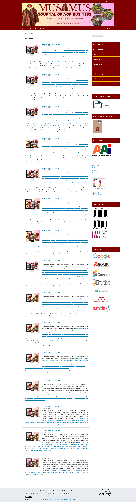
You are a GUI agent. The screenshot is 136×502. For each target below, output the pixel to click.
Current (29, 28)
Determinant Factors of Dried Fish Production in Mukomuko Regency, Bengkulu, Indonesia (48, 338)
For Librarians (95, 172)
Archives (35, 28)
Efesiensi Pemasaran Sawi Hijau (59, 422)
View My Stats (99, 194)
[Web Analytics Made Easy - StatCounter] (95, 193)
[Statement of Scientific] (97, 132)
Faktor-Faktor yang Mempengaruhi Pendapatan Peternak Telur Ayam (53, 396)
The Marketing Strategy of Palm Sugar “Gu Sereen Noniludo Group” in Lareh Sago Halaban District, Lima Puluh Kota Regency (65, 332)
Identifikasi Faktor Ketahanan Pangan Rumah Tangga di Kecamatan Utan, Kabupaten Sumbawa (62, 56)
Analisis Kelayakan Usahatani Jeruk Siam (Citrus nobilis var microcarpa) (62, 148)
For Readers (94, 167)
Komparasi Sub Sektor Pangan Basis (60, 470)
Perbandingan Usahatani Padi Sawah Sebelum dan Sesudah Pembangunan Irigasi (53, 398)
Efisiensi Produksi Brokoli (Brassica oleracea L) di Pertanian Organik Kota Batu (59, 210)
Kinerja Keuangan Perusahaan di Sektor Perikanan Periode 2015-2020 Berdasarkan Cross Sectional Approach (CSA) (58, 310)
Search (110, 28)
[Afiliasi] (101, 155)
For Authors (94, 170)
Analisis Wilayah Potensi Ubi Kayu (76, 470)
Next (85, 480)
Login (111, 1)
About (41, 28)
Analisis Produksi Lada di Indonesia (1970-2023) (76, 89)
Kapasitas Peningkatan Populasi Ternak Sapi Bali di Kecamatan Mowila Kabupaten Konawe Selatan (47, 368)
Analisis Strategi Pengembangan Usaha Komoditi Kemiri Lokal (57, 472)
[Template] (101, 107)
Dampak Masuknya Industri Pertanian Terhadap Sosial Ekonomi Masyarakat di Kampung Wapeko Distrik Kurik (49, 448)
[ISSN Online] (101, 228)
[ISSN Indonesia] (101, 238)
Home (23, 28)
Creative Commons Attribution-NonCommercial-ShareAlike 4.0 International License (57, 499)
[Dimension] (101, 286)
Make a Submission (98, 35)
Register (106, 1)
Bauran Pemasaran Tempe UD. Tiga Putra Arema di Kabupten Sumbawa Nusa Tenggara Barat (49, 215)
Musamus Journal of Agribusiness (51, 44)
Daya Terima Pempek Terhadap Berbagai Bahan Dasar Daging (55, 424)
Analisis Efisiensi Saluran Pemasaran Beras (78, 446)
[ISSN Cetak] (101, 217)
